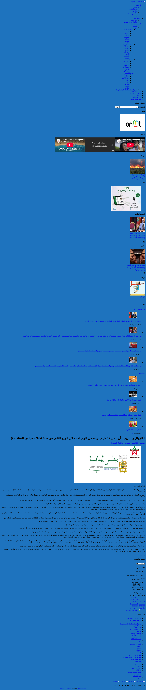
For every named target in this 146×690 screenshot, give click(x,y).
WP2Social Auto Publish (65, 688)
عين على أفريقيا (136, 99)
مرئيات (139, 674)
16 (133, 601)
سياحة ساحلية (128, 29)
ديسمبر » (133, 608)
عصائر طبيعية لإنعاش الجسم (131, 430)
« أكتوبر (142, 608)
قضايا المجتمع (132, 12)
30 (133, 606)
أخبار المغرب (133, 9)
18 (144, 604)
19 (142, 604)
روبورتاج (134, 14)
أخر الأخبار (120, 443)
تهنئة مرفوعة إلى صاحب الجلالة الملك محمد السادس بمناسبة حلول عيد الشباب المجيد (113, 321)
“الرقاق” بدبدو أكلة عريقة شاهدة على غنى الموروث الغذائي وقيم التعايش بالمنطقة (114, 385)
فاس (127, 82)
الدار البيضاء (125, 78)
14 (137, 601)
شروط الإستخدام (135, 620)
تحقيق (135, 11)
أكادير (127, 54)
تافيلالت (126, 56)
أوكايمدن (126, 61)
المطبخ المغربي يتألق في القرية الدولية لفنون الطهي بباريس (121, 415)
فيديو (139, 666)
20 (140, 604)
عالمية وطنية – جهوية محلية (132, 657)
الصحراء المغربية (135, 93)
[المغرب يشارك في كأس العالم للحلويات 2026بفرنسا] (133, 396)
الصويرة (126, 75)
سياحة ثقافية (129, 73)
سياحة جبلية (129, 59)
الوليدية (127, 43)
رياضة (139, 95)
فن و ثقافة (137, 18)
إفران (127, 69)
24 (130, 604)
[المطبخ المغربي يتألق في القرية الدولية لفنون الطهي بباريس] (133, 411)
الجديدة (127, 41)
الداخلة (127, 48)
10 (130, 599)
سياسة (139, 653)
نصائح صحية (137, 678)
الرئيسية (138, 5)
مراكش (126, 63)
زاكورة (127, 46)
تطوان (127, 33)
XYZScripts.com (82, 688)
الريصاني (126, 71)
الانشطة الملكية (136, 91)
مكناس (127, 84)
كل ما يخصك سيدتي (134, 672)
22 (135, 604)
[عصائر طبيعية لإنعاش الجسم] (133, 426)
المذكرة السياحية (139, 309)
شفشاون (126, 67)
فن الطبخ (134, 20)
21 (137, 604)
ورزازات (126, 52)
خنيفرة (127, 86)
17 (130, 601)
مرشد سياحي (132, 28)
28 (137, 606)
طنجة (127, 31)
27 (140, 606)
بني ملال (126, 65)
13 (140, 601)
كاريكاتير (142, 297)
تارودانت (126, 50)
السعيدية (126, 37)
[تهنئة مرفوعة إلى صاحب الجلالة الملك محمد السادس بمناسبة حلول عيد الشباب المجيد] (133, 318)
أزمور (127, 80)
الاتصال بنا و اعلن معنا (134, 618)
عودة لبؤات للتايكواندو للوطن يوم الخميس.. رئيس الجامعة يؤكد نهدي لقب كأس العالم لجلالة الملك (109, 351)
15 (135, 601)
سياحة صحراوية (128, 44)
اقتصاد (135, 26)
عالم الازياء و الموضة (130, 22)
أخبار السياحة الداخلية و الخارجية (126, 90)
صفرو (127, 88)
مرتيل (127, 35)
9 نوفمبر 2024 (140, 443)
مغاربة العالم (137, 97)
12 (142, 601)
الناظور (127, 76)
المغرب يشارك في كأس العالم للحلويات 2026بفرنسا (124, 400)
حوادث (135, 16)
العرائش (126, 39)
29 (135, 606)
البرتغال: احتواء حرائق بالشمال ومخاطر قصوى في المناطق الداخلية (137, 177)
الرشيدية (126, 58)
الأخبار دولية (137, 7)
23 (133, 604)
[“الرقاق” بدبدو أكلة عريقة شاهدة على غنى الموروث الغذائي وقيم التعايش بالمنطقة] (133, 382)
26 (142, 606)
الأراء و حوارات (136, 635)
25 (144, 606)
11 (144, 601)
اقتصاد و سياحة (136, 24)
